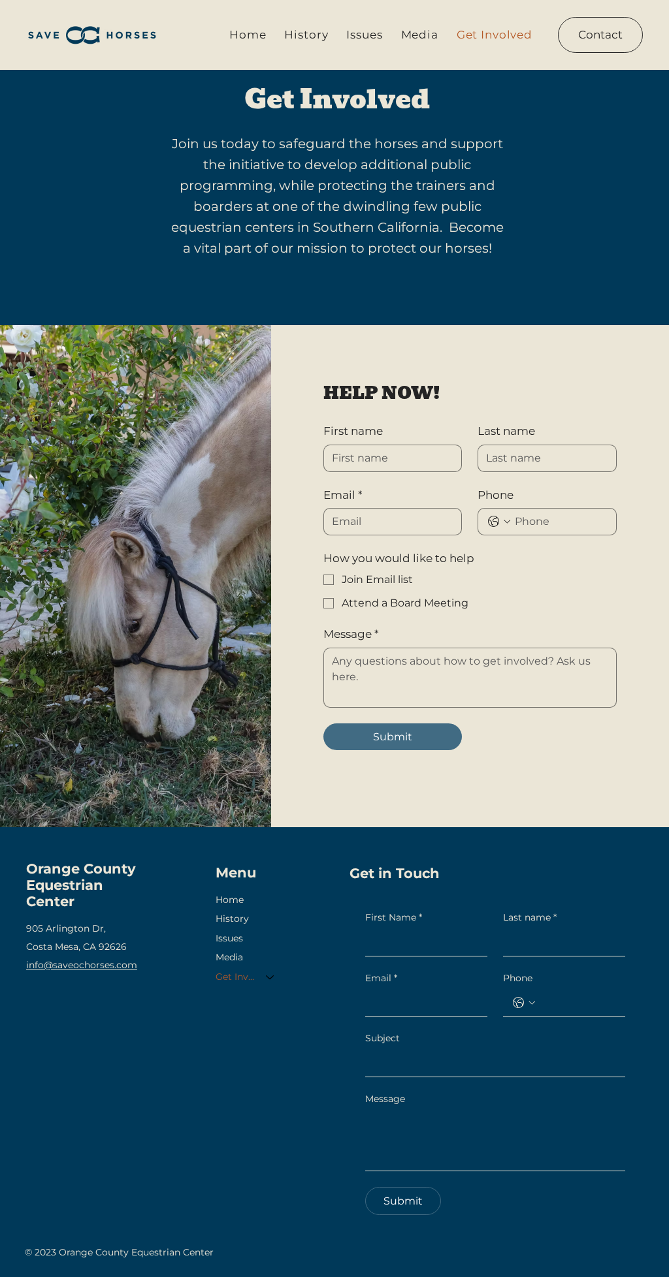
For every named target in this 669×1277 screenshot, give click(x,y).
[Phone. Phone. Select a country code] (499, 521)
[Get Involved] (270, 977)
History (232, 918)
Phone (496, 494)
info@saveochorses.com (81, 965)
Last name (506, 430)
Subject (382, 1038)
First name (353, 430)
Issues (229, 938)
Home (230, 900)
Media (229, 957)
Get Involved (235, 977)
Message (351, 633)
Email (343, 494)
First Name (393, 917)
